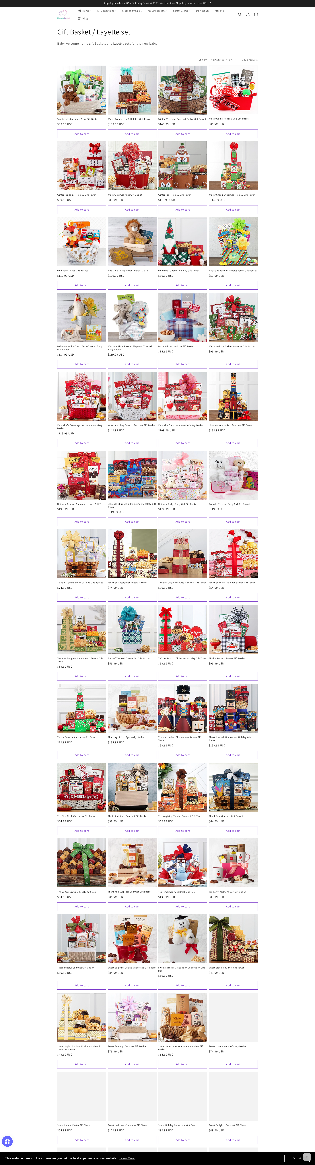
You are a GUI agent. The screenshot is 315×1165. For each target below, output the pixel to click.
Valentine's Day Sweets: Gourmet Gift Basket (131, 425)
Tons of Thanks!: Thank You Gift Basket (129, 658)
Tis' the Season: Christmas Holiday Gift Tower (182, 658)
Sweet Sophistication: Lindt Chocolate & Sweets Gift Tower (78, 1048)
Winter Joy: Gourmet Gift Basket (125, 194)
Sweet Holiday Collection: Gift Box (176, 1125)
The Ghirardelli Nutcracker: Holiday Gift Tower (230, 739)
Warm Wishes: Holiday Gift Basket (176, 346)
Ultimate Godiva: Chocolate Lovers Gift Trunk (81, 504)
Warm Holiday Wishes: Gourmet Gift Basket (232, 346)
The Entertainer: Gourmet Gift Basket (127, 816)
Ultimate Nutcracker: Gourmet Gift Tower (230, 425)
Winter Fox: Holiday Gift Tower (174, 194)
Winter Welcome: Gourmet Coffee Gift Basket (182, 119)
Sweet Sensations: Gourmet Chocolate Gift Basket (181, 1048)
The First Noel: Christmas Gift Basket (76, 816)
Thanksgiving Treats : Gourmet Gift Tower (180, 816)
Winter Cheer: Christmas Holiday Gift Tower (232, 194)
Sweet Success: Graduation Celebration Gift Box (181, 969)
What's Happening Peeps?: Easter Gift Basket (233, 270)
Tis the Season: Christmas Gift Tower (76, 737)
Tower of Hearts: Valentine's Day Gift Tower (232, 582)
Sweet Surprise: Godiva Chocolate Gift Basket (132, 967)
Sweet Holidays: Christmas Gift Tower (128, 1125)
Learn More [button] (127, 1158)
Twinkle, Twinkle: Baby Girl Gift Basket (229, 504)
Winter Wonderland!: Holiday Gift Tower (129, 119)
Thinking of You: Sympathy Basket (126, 737)
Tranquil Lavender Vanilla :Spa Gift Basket (80, 582)
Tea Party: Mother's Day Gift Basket (227, 892)
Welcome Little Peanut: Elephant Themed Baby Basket (130, 348)
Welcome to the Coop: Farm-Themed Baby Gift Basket (79, 348)
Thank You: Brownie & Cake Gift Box (76, 892)
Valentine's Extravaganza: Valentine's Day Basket (79, 427)
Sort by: (203, 59)
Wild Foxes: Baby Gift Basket (72, 270)
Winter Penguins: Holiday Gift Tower (76, 194)
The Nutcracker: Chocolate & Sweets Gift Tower (179, 739)
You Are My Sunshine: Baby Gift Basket (77, 119)
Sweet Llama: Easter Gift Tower (74, 1125)
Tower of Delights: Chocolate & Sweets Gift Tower (80, 660)
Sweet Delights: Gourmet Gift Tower (228, 1125)
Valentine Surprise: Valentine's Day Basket (180, 425)
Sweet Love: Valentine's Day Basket (227, 1046)
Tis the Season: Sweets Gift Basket (227, 658)
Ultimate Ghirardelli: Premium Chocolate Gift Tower (132, 506)
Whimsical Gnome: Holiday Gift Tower (178, 270)
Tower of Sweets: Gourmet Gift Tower (127, 582)
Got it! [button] (297, 1158)
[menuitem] (85, 11)
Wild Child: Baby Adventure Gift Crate (128, 270)
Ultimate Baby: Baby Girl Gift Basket (177, 504)
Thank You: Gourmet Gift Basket (226, 816)
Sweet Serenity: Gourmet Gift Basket (127, 1046)
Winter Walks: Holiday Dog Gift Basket (229, 118)
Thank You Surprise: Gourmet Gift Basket (129, 891)
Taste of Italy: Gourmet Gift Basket (75, 967)
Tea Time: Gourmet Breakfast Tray (176, 892)
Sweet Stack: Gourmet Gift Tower (226, 967)
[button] (240, 15)
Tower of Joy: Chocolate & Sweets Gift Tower (182, 582)
